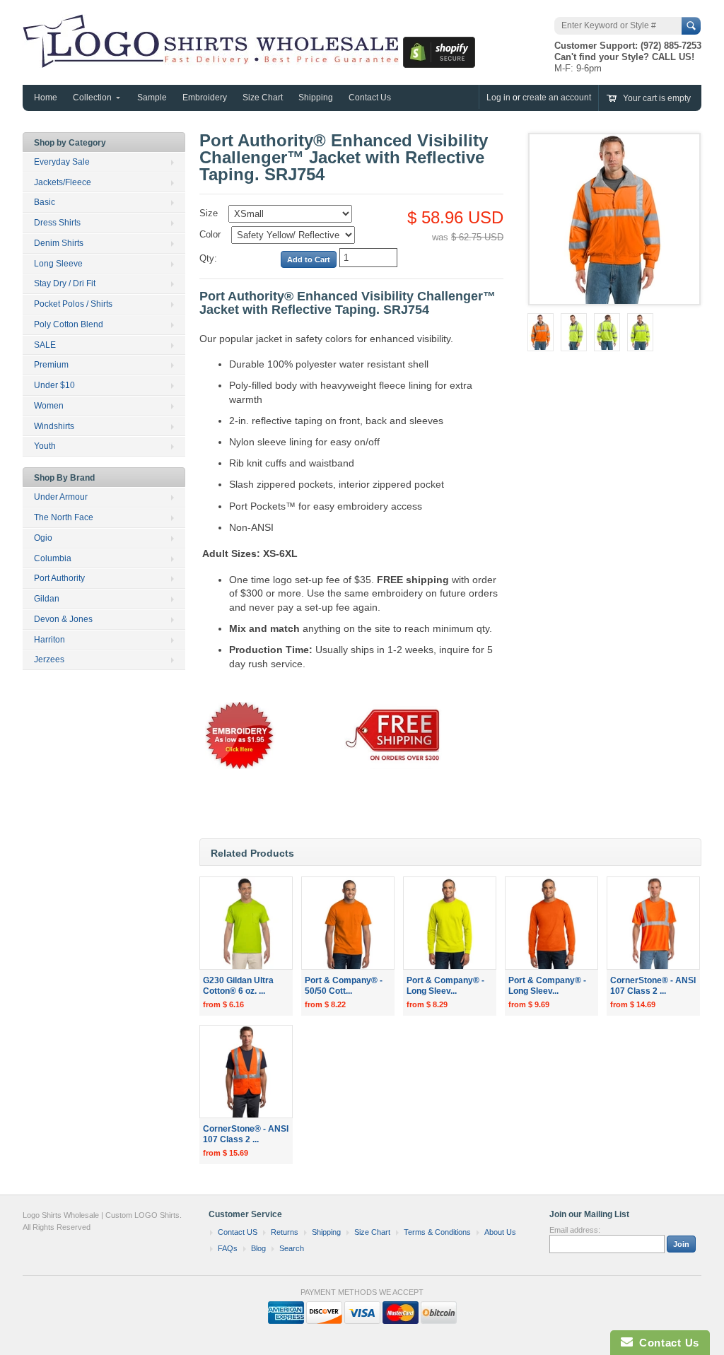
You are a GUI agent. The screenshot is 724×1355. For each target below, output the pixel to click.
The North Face (63, 517)
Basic (44, 202)
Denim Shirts (58, 243)
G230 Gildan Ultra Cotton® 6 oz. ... (238, 985)
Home (45, 97)
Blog (258, 1248)
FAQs (228, 1248)
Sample (152, 97)
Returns (284, 1232)
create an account (556, 97)
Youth (45, 446)
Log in (498, 97)
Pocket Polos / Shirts (73, 304)
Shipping (315, 97)
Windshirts (54, 426)
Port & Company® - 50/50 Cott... (344, 985)
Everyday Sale (62, 162)
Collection (92, 97)
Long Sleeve (58, 264)
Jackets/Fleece (62, 182)
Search (291, 1248)
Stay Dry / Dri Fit (64, 283)
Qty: (208, 258)
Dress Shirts (57, 223)
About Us (500, 1232)
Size (208, 213)
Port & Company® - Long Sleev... (445, 985)
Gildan (46, 599)
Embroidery (204, 97)
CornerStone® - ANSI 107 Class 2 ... (653, 985)
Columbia (52, 558)
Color (210, 234)
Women (49, 406)
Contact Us (370, 97)
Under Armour (61, 497)
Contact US (237, 1232)
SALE (45, 345)
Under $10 (54, 385)
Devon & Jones (63, 619)
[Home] (213, 61)
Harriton (49, 640)
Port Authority (59, 578)
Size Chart (263, 97)
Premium (51, 365)
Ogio (43, 538)
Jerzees (49, 659)
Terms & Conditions (437, 1232)
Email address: (574, 1230)
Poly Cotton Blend (68, 324)
